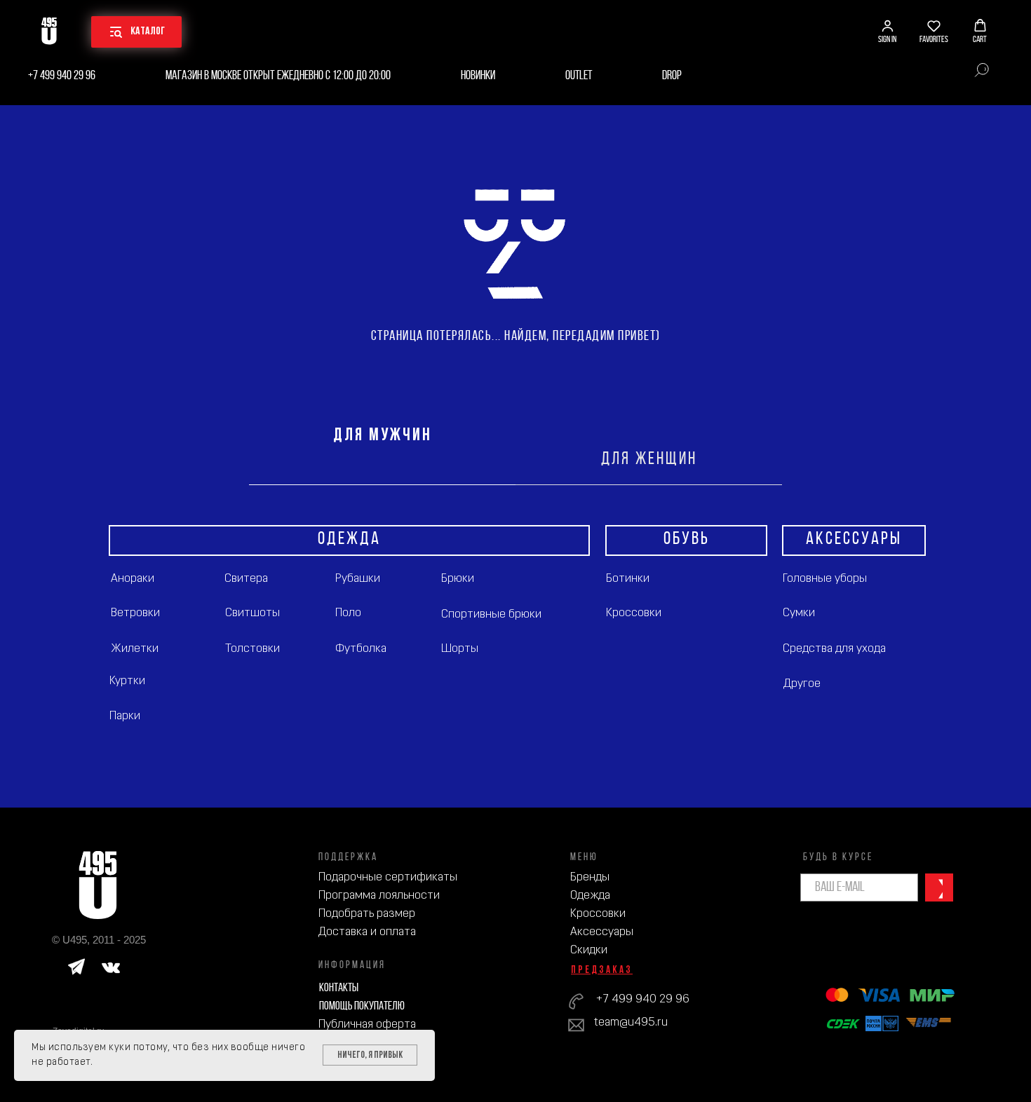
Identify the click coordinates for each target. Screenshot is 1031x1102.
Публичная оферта (367, 1024)
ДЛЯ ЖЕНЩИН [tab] (649, 459)
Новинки (478, 76)
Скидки (588, 950)
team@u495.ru (631, 1022)
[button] (887, 31)
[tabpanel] (515, 646)
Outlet (578, 76)
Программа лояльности (379, 896)
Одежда (590, 896)
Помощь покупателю (362, 1006)
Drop (672, 76)
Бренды (589, 877)
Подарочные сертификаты (387, 877)
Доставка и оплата (367, 932)
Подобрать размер (366, 914)
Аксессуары (601, 932)
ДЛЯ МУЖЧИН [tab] (382, 435)
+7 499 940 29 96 (61, 76)
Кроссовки (598, 914)
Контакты (338, 988)
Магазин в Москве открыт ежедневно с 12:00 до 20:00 (278, 76)
